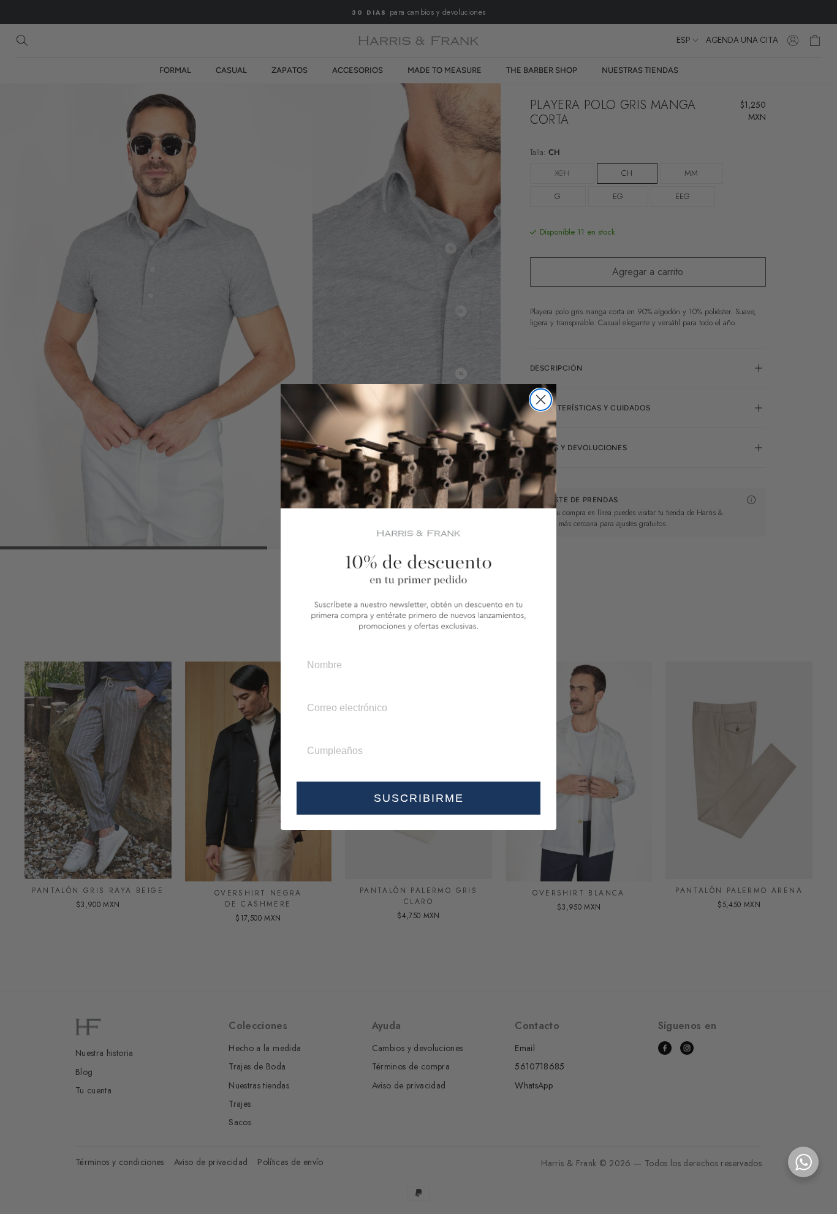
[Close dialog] (540, 399)
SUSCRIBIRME (419, 798)
